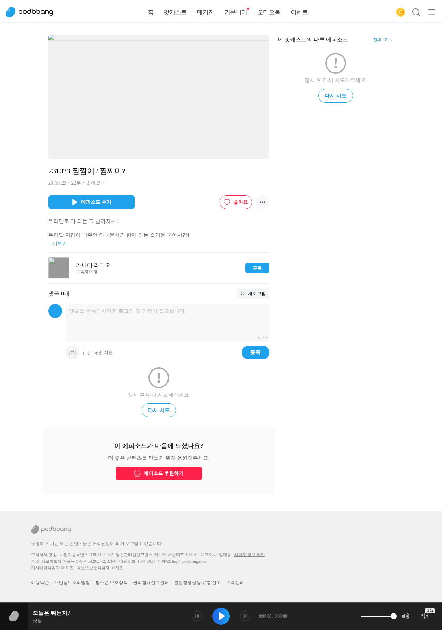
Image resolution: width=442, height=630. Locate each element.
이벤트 (299, 12)
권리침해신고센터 (151, 582)
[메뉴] (432, 12)
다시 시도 (159, 410)
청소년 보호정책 (111, 582)
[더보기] (262, 202)
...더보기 (57, 243)
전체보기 (380, 39)
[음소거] (406, 616)
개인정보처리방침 (72, 582)
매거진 (205, 12)
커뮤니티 (235, 12)
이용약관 (40, 582)
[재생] (221, 616)
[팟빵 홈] (32, 12)
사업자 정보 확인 (249, 554)
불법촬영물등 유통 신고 (197, 582)
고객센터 (235, 582)
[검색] (416, 12)
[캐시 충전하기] (400, 12)
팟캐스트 (175, 12)
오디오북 (269, 12)
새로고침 (256, 293)
